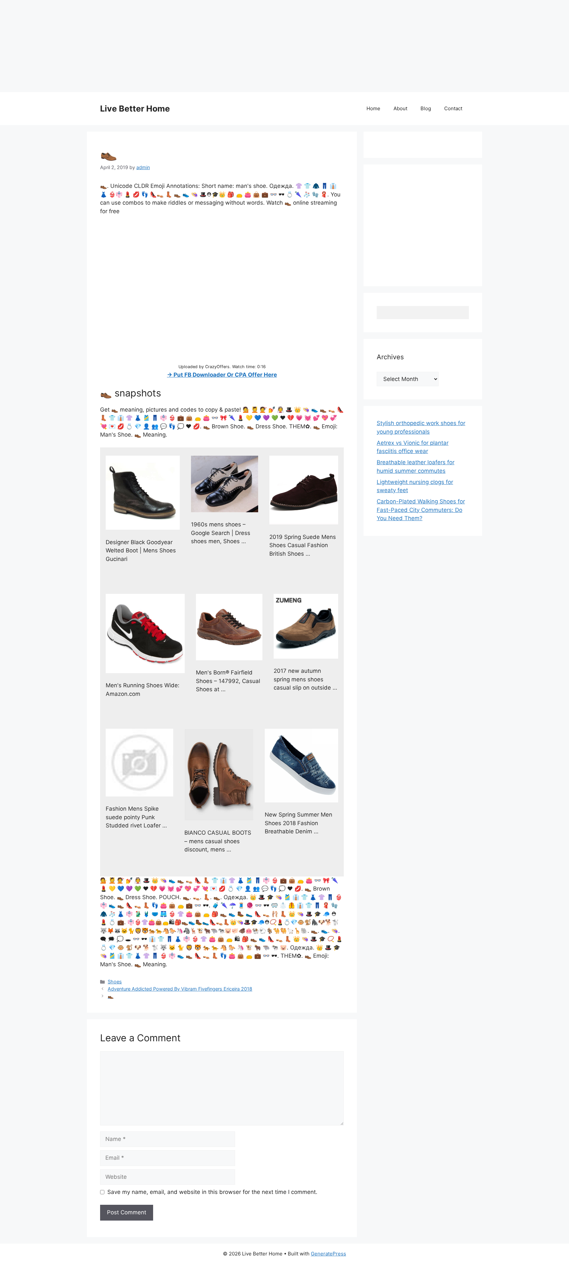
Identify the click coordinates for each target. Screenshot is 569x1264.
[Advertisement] (197, 46)
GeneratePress (328, 1254)
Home (373, 108)
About (400, 108)
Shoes (115, 981)
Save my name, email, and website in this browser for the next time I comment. (212, 1192)
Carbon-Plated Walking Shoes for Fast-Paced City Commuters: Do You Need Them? (421, 509)
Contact (453, 108)
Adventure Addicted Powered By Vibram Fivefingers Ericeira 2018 (180, 989)
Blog (425, 108)
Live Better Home (135, 109)
